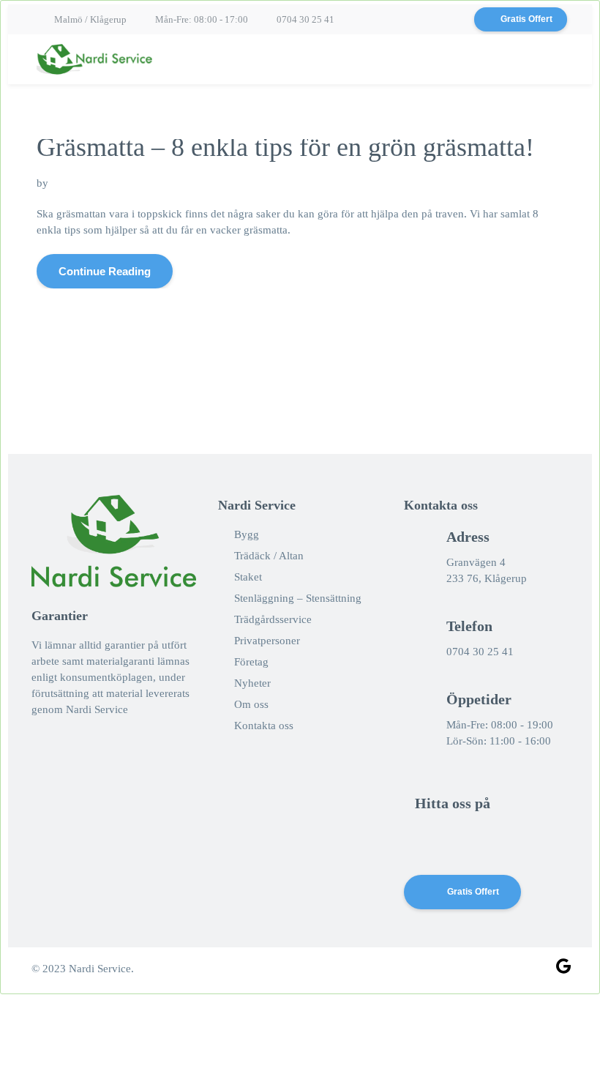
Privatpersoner (267, 640)
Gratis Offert (526, 19)
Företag (251, 662)
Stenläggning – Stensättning (297, 598)
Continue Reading (105, 271)
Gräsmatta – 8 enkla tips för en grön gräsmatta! (285, 147)
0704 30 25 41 (305, 19)
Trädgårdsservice (273, 619)
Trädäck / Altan (269, 556)
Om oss (251, 704)
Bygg (246, 534)
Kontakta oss (263, 725)
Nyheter (252, 683)
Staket (248, 577)
